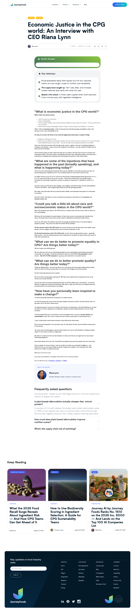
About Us (116, 569)
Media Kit (116, 587)
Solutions (63, 580)
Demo (63, 565)
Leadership (117, 573)
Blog (85, 4)
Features (63, 584)
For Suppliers (100, 573)
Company (55, 4)
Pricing (63, 587)
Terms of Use (117, 580)
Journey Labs (100, 565)
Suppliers (81, 580)
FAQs (97, 580)
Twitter (65, 360)
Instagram (52, 360)
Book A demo (119, 4)
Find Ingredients (83, 565)
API (62, 569)
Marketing (81, 576)
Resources (76, 4)
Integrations (64, 576)
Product (65, 4)
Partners (81, 573)
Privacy (116, 576)
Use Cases (81, 569)
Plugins (63, 573)
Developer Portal (101, 584)
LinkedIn (58, 360)
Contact (116, 565)
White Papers (100, 576)
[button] (56, 5)
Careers (116, 584)
